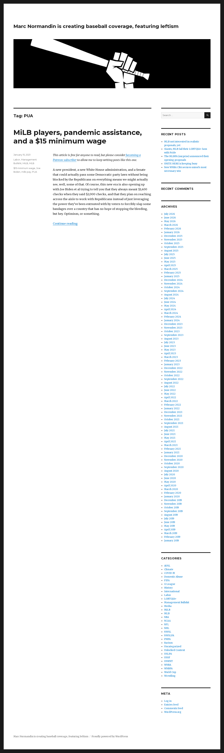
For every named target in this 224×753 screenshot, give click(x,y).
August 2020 (171, 470)
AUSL (167, 565)
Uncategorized (172, 646)
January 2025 (171, 276)
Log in (168, 701)
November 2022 (173, 371)
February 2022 (172, 404)
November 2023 (173, 327)
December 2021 (173, 412)
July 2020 (169, 474)
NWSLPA (169, 635)
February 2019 (172, 536)
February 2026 (172, 228)
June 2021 (169, 434)
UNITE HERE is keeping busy (180, 163)
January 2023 (172, 364)
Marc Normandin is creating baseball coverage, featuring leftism (95, 26)
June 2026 (170, 217)
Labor (16, 159)
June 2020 (170, 478)
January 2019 (171, 540)
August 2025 (171, 250)
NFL (166, 624)
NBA (166, 617)
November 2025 (173, 239)
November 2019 (173, 503)
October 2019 (171, 507)
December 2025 (173, 236)
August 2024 (171, 294)
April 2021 (170, 441)
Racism (168, 642)
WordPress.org (172, 712)
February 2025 (172, 272)
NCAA (167, 620)
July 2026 (169, 213)
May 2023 (170, 349)
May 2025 (169, 261)
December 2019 (173, 500)
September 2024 (174, 291)
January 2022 (172, 408)
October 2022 (172, 375)
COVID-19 (169, 573)
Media (168, 606)
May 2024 (170, 305)
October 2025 (171, 243)
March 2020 (171, 489)
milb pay (26, 171)
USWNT (168, 661)
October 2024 (172, 287)
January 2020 (172, 496)
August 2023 (171, 338)
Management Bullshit (176, 602)
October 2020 (172, 463)
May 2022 (170, 393)
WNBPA (168, 668)
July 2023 (169, 342)
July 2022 (169, 386)
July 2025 (169, 254)
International (172, 591)
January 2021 (171, 452)
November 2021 (173, 415)
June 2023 (170, 346)
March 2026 (171, 225)
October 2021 (171, 419)
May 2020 (170, 481)
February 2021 (172, 448)
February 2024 (172, 316)
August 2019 (171, 514)
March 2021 (170, 445)
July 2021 (169, 430)
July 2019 (169, 518)
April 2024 (170, 309)
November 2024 (173, 283)
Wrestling (170, 675)
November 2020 (173, 459)
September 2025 (173, 247)
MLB (31, 163)
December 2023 (173, 324)
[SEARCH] (207, 115)
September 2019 (173, 511)
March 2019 (170, 533)
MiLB (25, 163)
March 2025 (171, 269)
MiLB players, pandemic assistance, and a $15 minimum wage (77, 136)
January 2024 (172, 320)
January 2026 (172, 232)
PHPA (167, 639)
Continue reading (65, 223)
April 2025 (170, 265)
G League (169, 584)
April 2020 (170, 485)
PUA (34, 171)
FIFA (167, 580)
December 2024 (173, 280)
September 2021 (173, 423)
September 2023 (173, 335)
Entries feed (171, 704)
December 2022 (173, 368)
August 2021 (171, 426)
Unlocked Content (174, 650)
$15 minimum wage (24, 168)
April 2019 (169, 529)
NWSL (167, 631)
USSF (167, 657)
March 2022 (171, 401)
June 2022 (170, 390)
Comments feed (173, 708)
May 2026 (170, 221)
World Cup (170, 672)
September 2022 (173, 379)
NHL (166, 628)
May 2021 (169, 437)
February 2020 (172, 492)
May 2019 (169, 525)
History (168, 587)
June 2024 (170, 302)
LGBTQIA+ (170, 598)
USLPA (168, 653)
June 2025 (170, 258)
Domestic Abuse (173, 576)
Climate (168, 569)
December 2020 (173, 456)
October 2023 (172, 331)
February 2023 (172, 360)
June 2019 (169, 522)
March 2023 (171, 357)
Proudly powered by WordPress (110, 736)
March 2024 (171, 313)
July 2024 (169, 298)
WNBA (167, 664)
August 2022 (171, 382)
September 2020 (174, 467)
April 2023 (170, 353)
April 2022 (170, 397)
